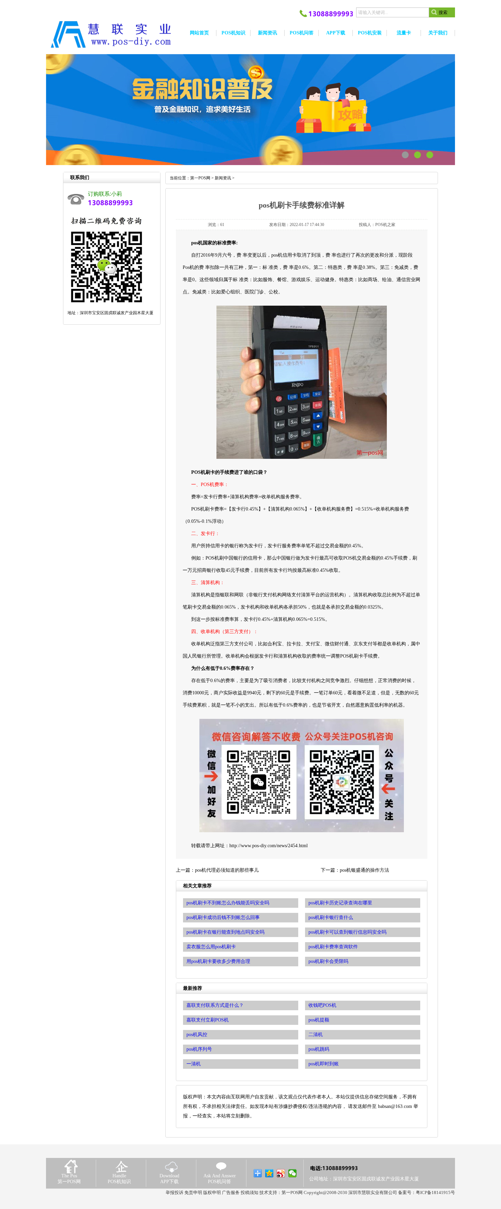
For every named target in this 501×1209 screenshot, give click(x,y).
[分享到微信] (292, 1173)
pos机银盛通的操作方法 (364, 870)
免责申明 (193, 1192)
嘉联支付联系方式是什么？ (215, 1005)
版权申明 (212, 1192)
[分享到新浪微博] (281, 1173)
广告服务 (231, 1192)
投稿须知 (249, 1192)
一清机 (193, 1063)
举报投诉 (174, 1192)
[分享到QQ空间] (269, 1173)
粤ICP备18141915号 (435, 1192)
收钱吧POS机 (322, 1005)
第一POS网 (200, 178)
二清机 (315, 1034)
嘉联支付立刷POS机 (207, 1019)
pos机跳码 (318, 1049)
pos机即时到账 (323, 1063)
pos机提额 (318, 1019)
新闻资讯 (223, 178)
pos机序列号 (199, 1049)
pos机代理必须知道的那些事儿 (227, 870)
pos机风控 (196, 1034)
